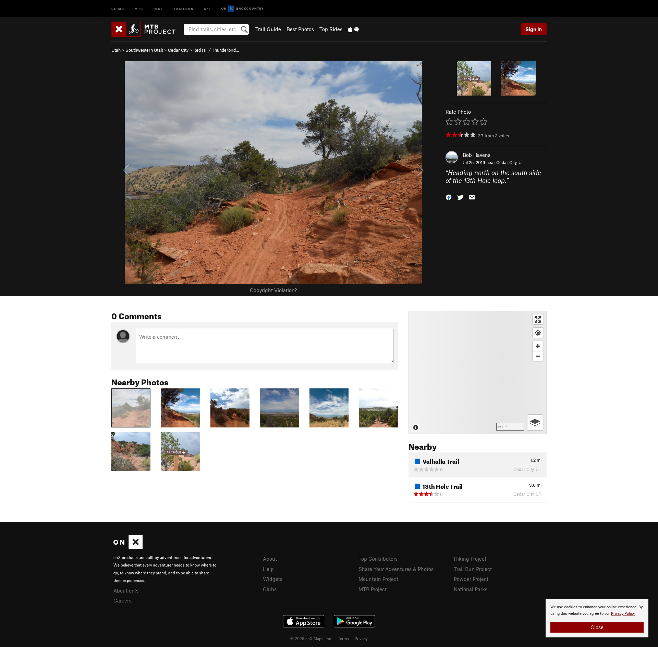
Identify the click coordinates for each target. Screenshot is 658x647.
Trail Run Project (473, 569)
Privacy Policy (623, 613)
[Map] (477, 372)
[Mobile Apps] (353, 29)
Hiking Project (470, 559)
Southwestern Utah (144, 50)
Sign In (533, 29)
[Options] (535, 422)
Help (268, 569)
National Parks (470, 589)
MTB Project (372, 589)
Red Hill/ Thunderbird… (216, 50)
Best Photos (300, 29)
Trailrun (183, 8)
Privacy (361, 638)
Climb (117, 8)
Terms (343, 638)
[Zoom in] (538, 346)
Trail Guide (268, 29)
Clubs (270, 589)
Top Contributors (378, 559)
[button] (449, 196)
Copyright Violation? (273, 290)
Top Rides (330, 29)
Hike (158, 8)
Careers (122, 600)
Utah (116, 50)
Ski (207, 8)
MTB (139, 8)
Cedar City (178, 50)
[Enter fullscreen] (538, 319)
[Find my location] (538, 333)
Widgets (272, 579)
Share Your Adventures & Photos (396, 569)
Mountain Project (378, 579)
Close (597, 627)
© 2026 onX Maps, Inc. (311, 638)
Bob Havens (476, 155)
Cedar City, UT (510, 162)
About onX (125, 590)
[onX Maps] (128, 547)
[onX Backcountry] (242, 8)
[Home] (146, 29)
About (270, 559)
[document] (597, 618)
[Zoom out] (538, 356)
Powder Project (471, 579)
